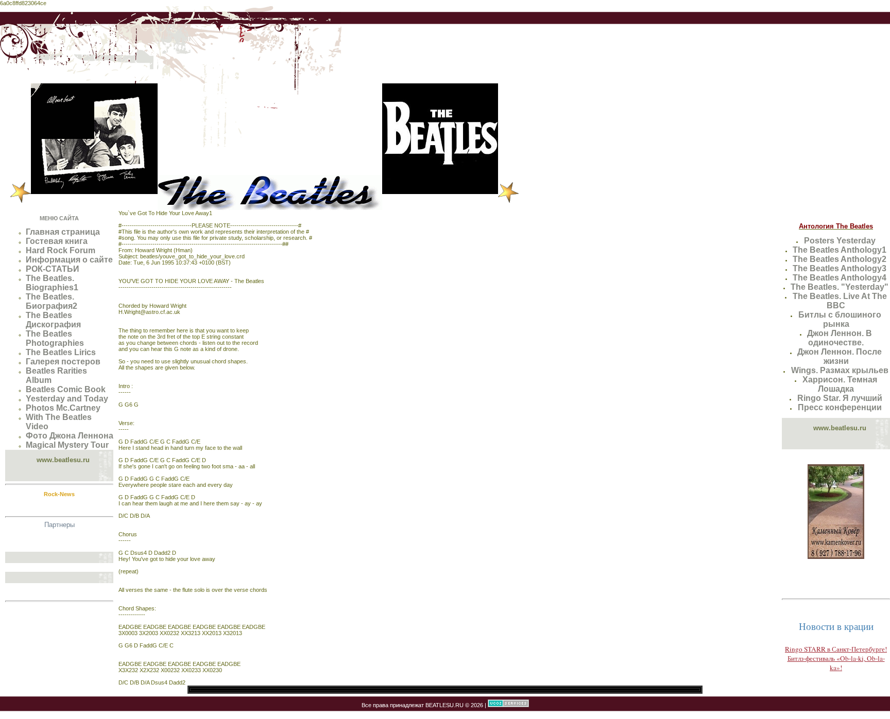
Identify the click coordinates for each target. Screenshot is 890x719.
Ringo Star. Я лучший (839, 398)
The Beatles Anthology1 (839, 249)
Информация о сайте (69, 259)
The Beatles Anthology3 (839, 268)
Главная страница (63, 231)
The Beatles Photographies (55, 338)
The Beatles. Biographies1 (52, 283)
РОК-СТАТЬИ (52, 269)
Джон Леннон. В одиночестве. (839, 338)
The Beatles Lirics (61, 352)
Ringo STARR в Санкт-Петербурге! (836, 649)
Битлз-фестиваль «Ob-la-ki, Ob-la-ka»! (836, 663)
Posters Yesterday (840, 240)
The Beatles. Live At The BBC (840, 301)
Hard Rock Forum (60, 250)
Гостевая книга (57, 241)
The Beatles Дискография (53, 320)
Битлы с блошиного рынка (839, 319)
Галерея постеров (63, 361)
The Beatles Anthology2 (839, 259)
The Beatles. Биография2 (51, 301)
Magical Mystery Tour (67, 445)
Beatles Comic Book (66, 389)
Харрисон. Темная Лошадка (839, 384)
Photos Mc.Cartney (63, 408)
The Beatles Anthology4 (839, 277)
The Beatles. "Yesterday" (839, 287)
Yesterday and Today (67, 398)
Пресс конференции (840, 407)
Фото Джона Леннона (69, 435)
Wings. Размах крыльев (839, 370)
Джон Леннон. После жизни (839, 356)
